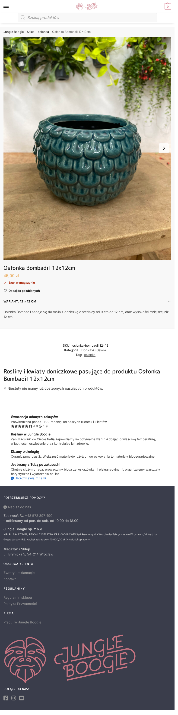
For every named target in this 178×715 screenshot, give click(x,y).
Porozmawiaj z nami (30, 478)
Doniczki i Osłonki (94, 350)
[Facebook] (5, 698)
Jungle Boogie (13, 32)
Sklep (31, 32)
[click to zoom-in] (87, 148)
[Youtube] (21, 698)
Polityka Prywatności (20, 604)
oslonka (43, 32)
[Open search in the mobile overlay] (87, 17)
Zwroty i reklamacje (19, 573)
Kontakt (9, 579)
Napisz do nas (19, 507)
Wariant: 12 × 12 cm (19, 301)
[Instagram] (13, 698)
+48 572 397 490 (38, 516)
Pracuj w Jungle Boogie (22, 622)
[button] (167, 6)
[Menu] (10, 6)
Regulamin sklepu (17, 597)
